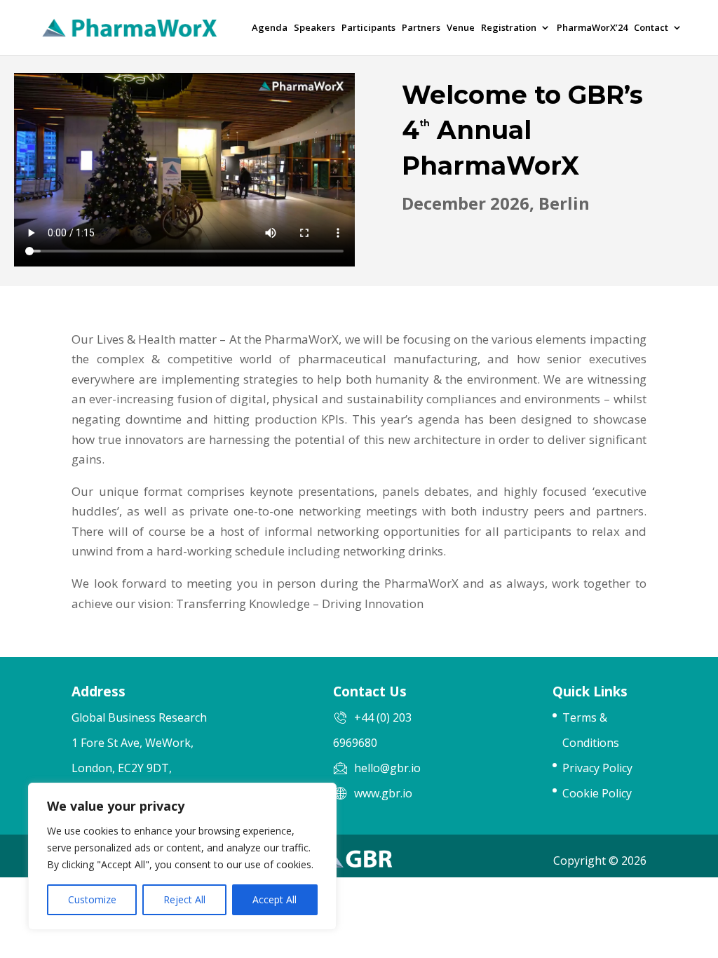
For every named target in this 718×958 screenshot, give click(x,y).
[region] (182, 856)
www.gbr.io (383, 793)
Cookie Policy (597, 793)
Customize (92, 899)
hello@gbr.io (387, 768)
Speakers (314, 28)
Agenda (269, 28)
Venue (461, 28)
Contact (651, 28)
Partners (421, 28)
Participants (368, 28)
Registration (508, 28)
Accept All (274, 899)
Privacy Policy (597, 768)
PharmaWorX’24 (592, 28)
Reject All (184, 899)
